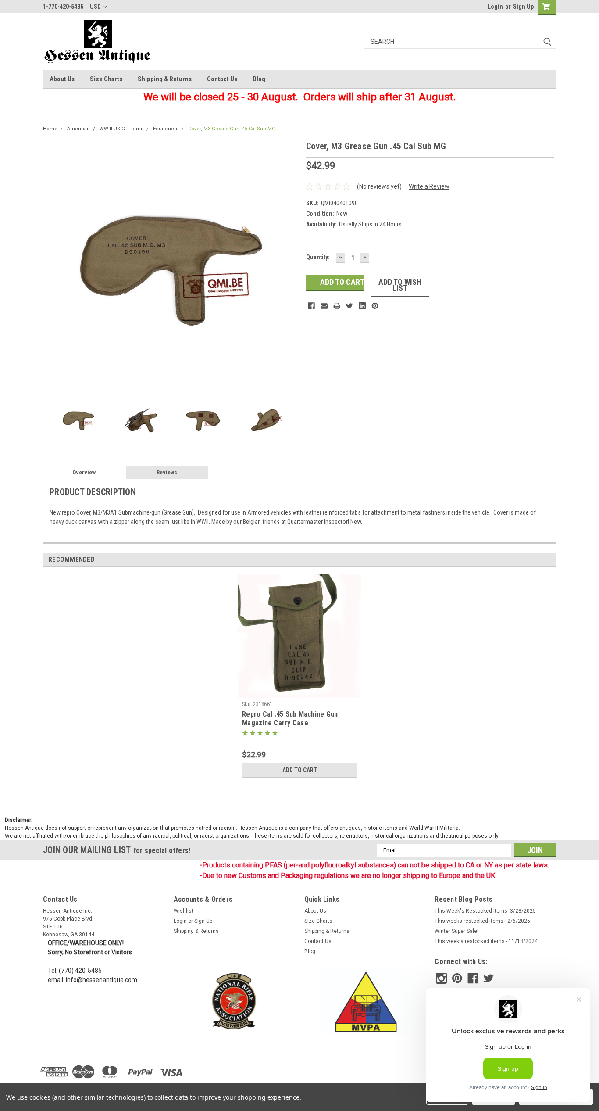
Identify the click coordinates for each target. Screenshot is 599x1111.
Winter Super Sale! (456, 931)
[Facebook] (311, 305)
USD (96, 6)
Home (50, 129)
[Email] (324, 305)
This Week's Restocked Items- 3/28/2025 (485, 911)
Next (291, 267)
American (78, 129)
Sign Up (523, 6)
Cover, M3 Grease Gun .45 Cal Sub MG (231, 129)
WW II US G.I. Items (121, 129)
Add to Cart (299, 770)
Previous (52, 267)
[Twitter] (349, 305)
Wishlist (183, 911)
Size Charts (106, 79)
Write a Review (429, 186)
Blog (259, 79)
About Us (62, 79)
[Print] (336, 305)
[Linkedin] (362, 305)
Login (495, 6)
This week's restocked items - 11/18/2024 (486, 941)
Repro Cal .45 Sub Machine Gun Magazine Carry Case (290, 718)
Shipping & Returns (165, 79)
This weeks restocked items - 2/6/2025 (482, 921)
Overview (84, 472)
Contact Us (222, 79)
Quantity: (318, 257)
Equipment (165, 129)
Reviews (167, 472)
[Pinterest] (374, 305)
